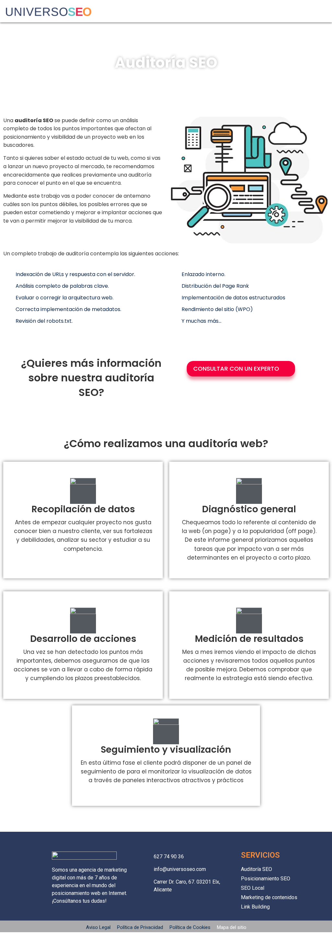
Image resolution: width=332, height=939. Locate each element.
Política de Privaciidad (140, 927)
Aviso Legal (99, 927)
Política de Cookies (190, 927)
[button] (323, 10)
